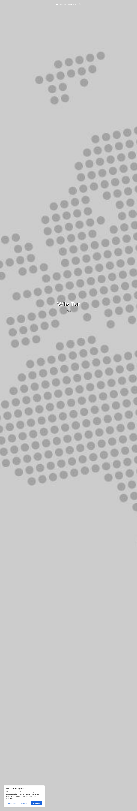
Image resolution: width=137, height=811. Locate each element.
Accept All (36, 803)
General (72, 4)
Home (63, 4)
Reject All (24, 803)
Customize (12, 803)
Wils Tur (68, 304)
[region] (24, 796)
